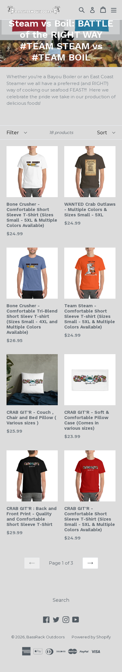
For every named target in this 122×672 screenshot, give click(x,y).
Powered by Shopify (91, 637)
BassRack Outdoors (45, 637)
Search (61, 600)
